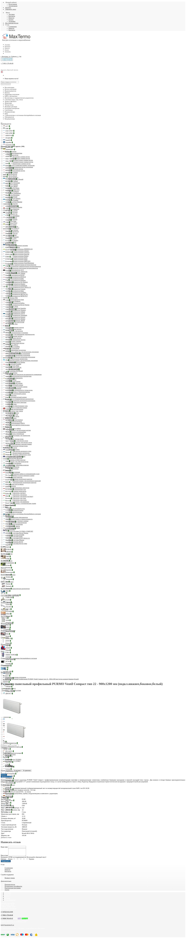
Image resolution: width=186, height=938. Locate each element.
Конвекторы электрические (18, 522)
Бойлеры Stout (13, 306)
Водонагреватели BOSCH (17, 277)
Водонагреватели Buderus (17, 280)
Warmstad (6, 629)
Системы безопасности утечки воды (21, 390)
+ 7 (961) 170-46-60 (7, 63)
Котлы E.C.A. (13, 214)
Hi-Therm (9, 337)
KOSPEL (8, 392)
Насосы (7, 326)
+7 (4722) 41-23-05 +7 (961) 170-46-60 (7, 59)
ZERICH (8, 638)
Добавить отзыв (6, 837)
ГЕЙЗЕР (8, 686)
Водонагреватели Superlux (17, 308)
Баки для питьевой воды (17, 509)
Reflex (8, 494)
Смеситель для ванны (19, 495)
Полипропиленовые (15, 421)
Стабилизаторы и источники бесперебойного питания (23, 514)
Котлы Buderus (13, 177)
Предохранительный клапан (18, 387)
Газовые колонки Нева (19, 259)
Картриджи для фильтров (17, 456)
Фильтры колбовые (15, 463)
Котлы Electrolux (14, 195)
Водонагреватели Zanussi (17, 317)
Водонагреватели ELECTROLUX (20, 287)
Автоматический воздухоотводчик (20, 376)
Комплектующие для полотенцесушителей (26, 481)
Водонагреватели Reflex (17, 303)
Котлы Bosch (13, 176)
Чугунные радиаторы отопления (19, 355)
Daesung (8, 231)
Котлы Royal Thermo (15, 207)
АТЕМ (8, 657)
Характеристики (10, 754)
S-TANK (8, 510)
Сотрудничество (10, 900)
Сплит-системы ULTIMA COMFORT (21, 531)
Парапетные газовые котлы (21, 163)
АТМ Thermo (10, 659)
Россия (6, 757)
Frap (7, 280)
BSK (5, 176)
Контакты (12, 16)
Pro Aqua (8, 475)
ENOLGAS (9, 254)
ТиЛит (8, 787)
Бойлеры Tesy (13, 324)
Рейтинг (3, 859)
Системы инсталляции (16, 484)
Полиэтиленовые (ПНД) (17, 423)
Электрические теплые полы (18, 446)
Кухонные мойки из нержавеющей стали (25, 474)
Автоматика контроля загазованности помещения (25, 374)
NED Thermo (10, 441)
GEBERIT (9, 282)
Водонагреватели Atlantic (17, 273)
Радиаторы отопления (12, 348)
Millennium (9, 429)
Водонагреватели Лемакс (17, 319)
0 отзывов (5, 690)
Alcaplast (8, 138)
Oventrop (8, 463)
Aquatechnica (10, 149)
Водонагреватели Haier (16, 291)
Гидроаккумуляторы (15, 512)
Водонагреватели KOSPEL (17, 292)
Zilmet (8, 650)
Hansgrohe (9, 328)
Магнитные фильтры (15, 458)
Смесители (12, 486)
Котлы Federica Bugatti (16, 179)
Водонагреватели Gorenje (17, 289)
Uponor (8, 604)
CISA (7, 208)
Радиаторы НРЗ (14, 369)
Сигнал (8, 769)
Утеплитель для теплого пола (22, 442)
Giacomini (9, 302)
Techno (8, 565)
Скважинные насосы (15, 336)
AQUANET (9, 131)
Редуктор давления (15, 388)
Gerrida (6, 298)
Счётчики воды (14, 413)
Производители (6, 124)
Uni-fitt (8, 600)
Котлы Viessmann (14, 183)
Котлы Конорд (13, 226)
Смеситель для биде (19, 493)
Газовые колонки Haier (20, 258)
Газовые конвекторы (15, 153)
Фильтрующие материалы (21, 453)
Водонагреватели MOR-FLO (18, 296)
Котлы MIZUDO (14, 190)
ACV (7, 126)
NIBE (7, 445)
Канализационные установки (18, 333)
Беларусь (6, 676)
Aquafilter (9, 142)
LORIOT (8, 404)
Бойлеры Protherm (14, 301)
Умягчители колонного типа (21, 451)
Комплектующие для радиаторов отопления (23, 360)
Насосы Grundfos (14, 346)
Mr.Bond (8, 439)
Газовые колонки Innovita (20, 254)
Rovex (8, 500)
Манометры (12, 380)
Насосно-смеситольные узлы (18, 406)
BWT (7, 183)
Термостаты (12, 395)
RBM (7, 482)
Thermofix (9, 586)
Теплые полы (9, 437)
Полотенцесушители (15, 477)
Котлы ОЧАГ (13, 223)
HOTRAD (9, 323)
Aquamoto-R (10, 145)
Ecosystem (9, 261)
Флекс (5, 798)
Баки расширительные (16, 510)
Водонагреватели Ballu (16, 278)
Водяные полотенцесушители (22, 479)
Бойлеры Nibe (13, 298)
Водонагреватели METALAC (18, 294)
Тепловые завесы (14, 526)
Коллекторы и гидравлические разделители (19, 399)
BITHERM (9, 168)
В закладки (17, 770)
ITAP (7, 365)
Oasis (7, 461)
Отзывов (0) (9, 756)
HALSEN (9, 318)
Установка (12, 21)
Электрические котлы (16, 169)
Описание (8, 753)
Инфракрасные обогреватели (18, 517)
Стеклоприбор (10, 773)
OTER (5, 459)
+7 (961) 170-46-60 (7, 915)
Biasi (7, 195)
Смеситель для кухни (19, 500)
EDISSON (9, 243)
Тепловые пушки (14, 528)
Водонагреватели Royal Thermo (19, 305)
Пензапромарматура (10, 743)
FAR (7, 266)
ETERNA (9, 259)
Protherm (8, 477)
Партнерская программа (13, 888)
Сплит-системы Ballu (16, 536)
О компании (13, 26)
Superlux (8, 545)
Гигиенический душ (19, 489)
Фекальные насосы (15, 338)
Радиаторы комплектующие (13, 753)
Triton (7, 591)
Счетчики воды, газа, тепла (14, 411)
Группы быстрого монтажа (17, 402)
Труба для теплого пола (20, 441)
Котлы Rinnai (13, 219)
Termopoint (9, 579)
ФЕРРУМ (9, 796)
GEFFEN (9, 284)
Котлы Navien (13, 204)
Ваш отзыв (4, 855)
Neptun (8, 454)
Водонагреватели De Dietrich (18, 282)
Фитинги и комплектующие (18, 407)
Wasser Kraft (10, 631)
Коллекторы (13, 404)
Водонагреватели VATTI (17, 313)
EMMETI (9, 252)
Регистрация (13, 4)
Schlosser (8, 535)
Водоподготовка (14, 449)
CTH (7, 215)
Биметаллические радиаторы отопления (22, 357)
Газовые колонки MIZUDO (21, 261)
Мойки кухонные (14, 472)
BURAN (8, 181)
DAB (7, 224)
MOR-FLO (9, 420)
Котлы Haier (13, 235)
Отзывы (7, 898)
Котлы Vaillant (13, 181)
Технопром (7, 785)
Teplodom (9, 570)
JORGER (9, 374)
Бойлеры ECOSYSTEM (16, 322)
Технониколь (10, 783)
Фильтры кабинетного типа (21, 454)
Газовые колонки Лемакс (20, 251)
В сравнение (26, 770)
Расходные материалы (12, 467)
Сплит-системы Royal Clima (18, 543)
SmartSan (8, 542)
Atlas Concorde (10, 159)
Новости (11, 18)
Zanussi (8, 643)
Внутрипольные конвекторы (18, 359)
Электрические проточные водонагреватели (23, 268)
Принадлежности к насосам (13, 747)
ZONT (8, 641)
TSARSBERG (10, 563)
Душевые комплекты (19, 491)
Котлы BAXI (13, 174)
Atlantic (8, 156)
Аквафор (8, 664)
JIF (7, 372)
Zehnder (8, 648)
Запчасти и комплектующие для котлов (21, 165)
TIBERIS (8, 552)
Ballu (7, 186)
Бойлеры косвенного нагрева (18, 245)
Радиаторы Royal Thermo (17, 362)
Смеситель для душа (19, 498)
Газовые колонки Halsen (20, 256)
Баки (6, 507)
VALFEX (9, 607)
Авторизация (13, 6)
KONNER (9, 390)
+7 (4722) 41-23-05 (7, 912)
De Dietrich (9, 236)
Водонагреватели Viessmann (18, 315)
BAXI (7, 166)
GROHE (8, 291)
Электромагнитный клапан (18, 397)
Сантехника (9, 470)
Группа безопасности (16, 378)
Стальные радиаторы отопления (19, 353)
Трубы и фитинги (10, 418)
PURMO (8, 468)
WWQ (8, 627)
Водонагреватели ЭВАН (17, 320)
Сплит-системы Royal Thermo (18, 533)
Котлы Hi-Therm (14, 188)
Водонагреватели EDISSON (18, 285)
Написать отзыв (15, 690)
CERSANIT (7, 204)
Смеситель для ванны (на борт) (22, 496)
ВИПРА (6, 682)
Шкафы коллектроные (16, 409)
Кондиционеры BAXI (16, 542)
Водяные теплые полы (16, 439)
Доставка (12, 14)
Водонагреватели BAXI (16, 275)
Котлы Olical (13, 218)
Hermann (8, 335)
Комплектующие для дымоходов (19, 435)
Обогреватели (9, 515)
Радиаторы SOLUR (15, 367)
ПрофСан (7, 749)
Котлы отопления (10, 151)
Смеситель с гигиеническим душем (24, 503)
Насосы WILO (13, 345)
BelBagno (9, 190)
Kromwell (9, 402)
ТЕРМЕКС (9, 778)
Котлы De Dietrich (14, 198)
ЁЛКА (8, 652)
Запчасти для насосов (16, 331)
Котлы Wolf (12, 242)
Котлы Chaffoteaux (15, 193)
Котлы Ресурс (13, 233)
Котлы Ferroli (13, 197)
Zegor (7, 645)
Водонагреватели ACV (16, 270)
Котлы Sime (12, 221)
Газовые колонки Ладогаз (20, 252)
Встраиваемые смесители (20, 488)
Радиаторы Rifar (14, 366)
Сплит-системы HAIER (16, 535)
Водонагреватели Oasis (16, 299)
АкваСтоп (7, 661)
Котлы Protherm (14, 191)
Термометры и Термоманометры (19, 392)
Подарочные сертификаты (13, 886)
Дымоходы (8, 427)
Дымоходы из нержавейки (17, 432)
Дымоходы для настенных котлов (20, 430)
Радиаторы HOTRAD (16, 371)
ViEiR (7, 620)
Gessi (7, 300)
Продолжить (6, 861)
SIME (7, 519)
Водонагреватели (10, 244)
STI (7, 531)
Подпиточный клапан (16, 385)
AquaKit (8, 140)
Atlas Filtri (9, 161)
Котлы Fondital (13, 200)
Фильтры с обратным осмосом (19, 465)
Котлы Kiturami (14, 205)
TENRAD (9, 549)
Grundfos (8, 314)
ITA (7, 360)
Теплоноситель (14, 468)
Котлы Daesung (14, 237)
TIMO (8, 556)
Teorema (8, 567)
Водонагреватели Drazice (17, 284)
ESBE (7, 257)
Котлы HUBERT (14, 216)
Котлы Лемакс (13, 184)
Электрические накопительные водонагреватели (25, 266)
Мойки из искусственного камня (23, 475)
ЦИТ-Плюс (9, 800)
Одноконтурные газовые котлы (22, 162)
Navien (8, 452)
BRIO (5, 174)
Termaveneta (9, 572)
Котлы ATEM (13, 211)
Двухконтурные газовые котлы (22, 160)
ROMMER (9, 489)
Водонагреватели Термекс (17, 310)
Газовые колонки (14, 247)
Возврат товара (10, 878)
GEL (5, 286)
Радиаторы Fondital (15, 364)
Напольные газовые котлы (21, 158)
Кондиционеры (10, 529)
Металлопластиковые (16, 420)
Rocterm (8, 498)
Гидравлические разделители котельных (22, 400)
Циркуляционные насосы (17, 339)
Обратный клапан (14, 381)
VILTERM (9, 611)
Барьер (8, 674)
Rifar (7, 496)
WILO (8, 625)
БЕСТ (5, 667)
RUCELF (9, 491)
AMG (7, 128)
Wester (8, 636)
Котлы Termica (13, 240)
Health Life (9, 330)
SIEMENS (9, 517)
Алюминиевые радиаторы (17, 350)
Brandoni (8, 197)
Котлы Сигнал (13, 230)
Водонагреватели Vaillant (17, 312)
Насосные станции (15, 341)
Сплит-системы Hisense (16, 540)
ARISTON (9, 135)
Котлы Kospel (13, 212)
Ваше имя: (4, 847)
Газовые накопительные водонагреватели (22, 265)
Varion (5, 618)
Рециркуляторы (10, 505)
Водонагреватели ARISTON (18, 272)
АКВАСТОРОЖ (11, 655)
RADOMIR (9, 480)
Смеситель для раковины (20, 502)
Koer (7, 397)
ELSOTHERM (10, 250)
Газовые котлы (13, 155)
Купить (4, 775)
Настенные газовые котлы (21, 157)
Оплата (11, 19)
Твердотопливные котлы (17, 170)
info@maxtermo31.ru (7, 925)
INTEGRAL (7, 358)
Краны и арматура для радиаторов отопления (24, 352)
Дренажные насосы (15, 329)
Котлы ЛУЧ (12, 238)
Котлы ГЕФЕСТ (14, 228)
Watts (7, 634)
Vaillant (8, 614)
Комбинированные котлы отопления (21, 167)
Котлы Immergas (14, 209)
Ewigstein (9, 263)
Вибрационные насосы (16, 327)
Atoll (7, 163)
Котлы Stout (12, 224)
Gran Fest (9, 307)
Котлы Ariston (13, 172)
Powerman (9, 473)
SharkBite (9, 540)
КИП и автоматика (11, 373)
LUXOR (8, 406)
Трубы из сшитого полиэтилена (19, 425)
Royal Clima (9, 503)
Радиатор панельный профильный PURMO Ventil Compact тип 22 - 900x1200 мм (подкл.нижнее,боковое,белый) (42, 679)
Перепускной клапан (15, 383)
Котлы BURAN (14, 231)
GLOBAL (9, 289)
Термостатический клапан (17, 394)
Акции (7, 890)
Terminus (8, 577)
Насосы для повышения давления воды (22, 334)
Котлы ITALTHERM (15, 202)
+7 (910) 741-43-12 (7, 918)
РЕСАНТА (9, 751)
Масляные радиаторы (16, 524)
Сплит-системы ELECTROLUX (19, 538)
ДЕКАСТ (9, 693)
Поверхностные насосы (16, 343)
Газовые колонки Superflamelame (23, 263)
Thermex (8, 584)
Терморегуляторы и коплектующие (20, 444)
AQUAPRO (9, 133)
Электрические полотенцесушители (24, 482)
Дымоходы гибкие (15, 428)
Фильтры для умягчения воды (18, 461)
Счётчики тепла (14, 416)
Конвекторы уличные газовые (18, 521)
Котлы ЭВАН (13, 186)
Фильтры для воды (11, 448)
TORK (8, 559)
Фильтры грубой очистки (17, 460)
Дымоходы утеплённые (16, 434)
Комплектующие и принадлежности (21, 519)
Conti (7, 222)
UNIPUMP (9, 597)
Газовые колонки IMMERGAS (22, 249)
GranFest (8, 312)
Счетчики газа (13, 414)
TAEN (8, 547)
